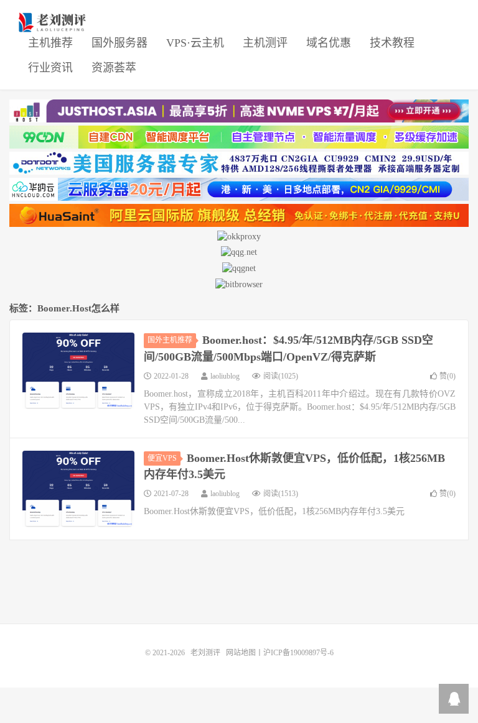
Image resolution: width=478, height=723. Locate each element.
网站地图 (241, 652)
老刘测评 (53, 22)
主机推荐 (50, 43)
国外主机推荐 (170, 340)
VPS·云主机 (195, 43)
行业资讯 (50, 68)
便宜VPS (162, 458)
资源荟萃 (113, 68)
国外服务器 (119, 43)
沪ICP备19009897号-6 (298, 652)
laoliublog (225, 376)
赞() (447, 376)
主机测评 (265, 43)
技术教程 (392, 43)
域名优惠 (328, 43)
